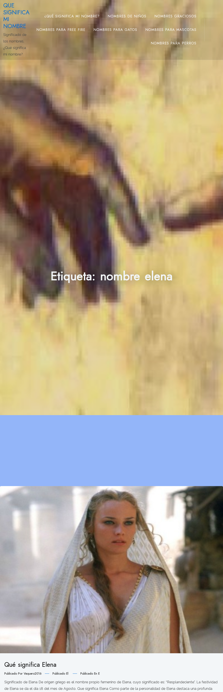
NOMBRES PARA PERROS (173, 43)
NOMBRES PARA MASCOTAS (170, 29)
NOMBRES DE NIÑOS (127, 16)
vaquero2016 (33, 673)
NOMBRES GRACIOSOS (175, 16)
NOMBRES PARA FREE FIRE (60, 29)
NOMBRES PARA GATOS (115, 29)
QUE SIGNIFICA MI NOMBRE (16, 15)
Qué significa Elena (30, 664)
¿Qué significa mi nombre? (72, 16)
